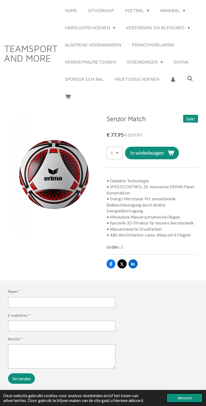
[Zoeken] (189, 78)
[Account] (173, 79)
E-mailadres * (19, 315)
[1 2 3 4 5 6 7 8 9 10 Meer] (114, 153)
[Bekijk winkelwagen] (68, 96)
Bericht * (15, 339)
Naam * (14, 291)
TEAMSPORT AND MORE (31, 53)
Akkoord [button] (185, 398)
